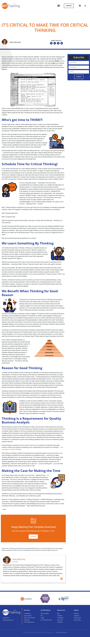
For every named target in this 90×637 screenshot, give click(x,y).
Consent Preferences (61, 632)
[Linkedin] (61, 578)
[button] (59, 6)
